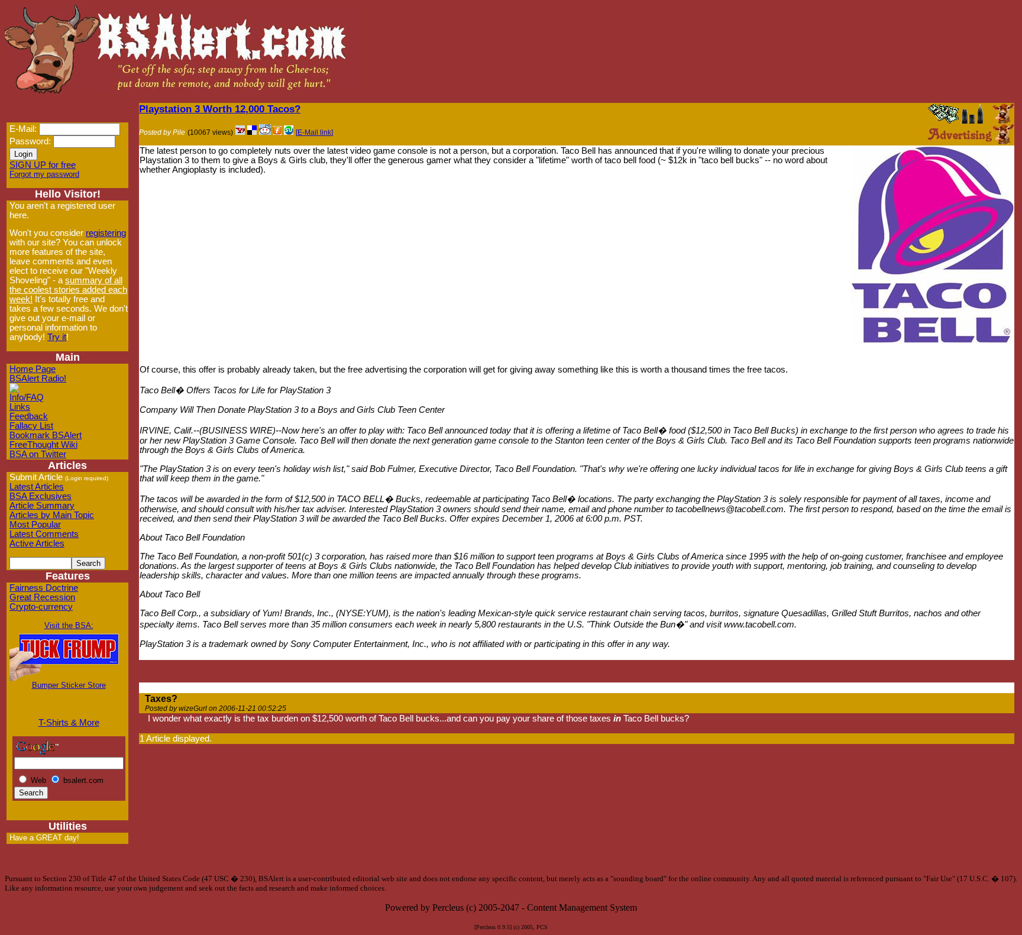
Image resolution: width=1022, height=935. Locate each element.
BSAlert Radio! (37, 378)
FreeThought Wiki (43, 444)
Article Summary (42, 505)
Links (19, 407)
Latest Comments (44, 534)
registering (106, 233)
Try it (56, 337)
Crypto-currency (41, 607)
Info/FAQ (26, 397)
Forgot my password (44, 174)
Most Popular (35, 524)
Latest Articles (36, 486)
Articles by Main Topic (51, 515)
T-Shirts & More (68, 722)
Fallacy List (31, 426)
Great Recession (42, 597)
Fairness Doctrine (43, 588)
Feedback (28, 416)
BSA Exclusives (40, 496)
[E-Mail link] (314, 132)
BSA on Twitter (37, 454)
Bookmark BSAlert (45, 435)
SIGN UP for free (42, 165)
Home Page (32, 369)
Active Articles (36, 543)
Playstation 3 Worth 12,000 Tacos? (219, 109)
